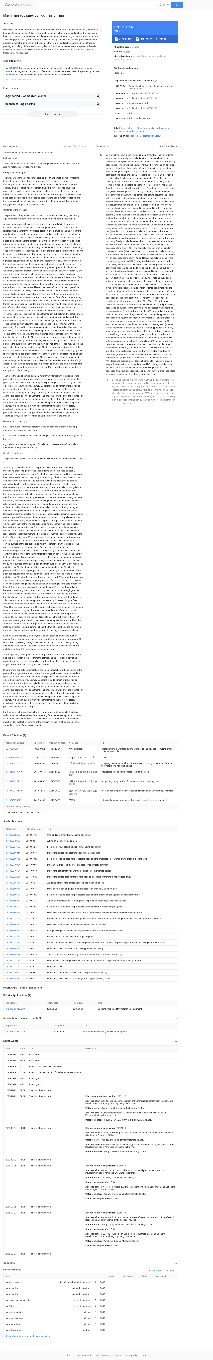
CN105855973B (12, 900)
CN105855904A (12, 853)
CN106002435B (12, 847)
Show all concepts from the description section (28, 1336)
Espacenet (133, 136)
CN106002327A (12, 942)
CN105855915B (12, 954)
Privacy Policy (132, 1355)
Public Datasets (103, 1355)
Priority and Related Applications (130, 131)
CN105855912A (12, 930)
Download (156, 1270)
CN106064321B (12, 841)
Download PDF (125, 39)
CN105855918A (12, 978)
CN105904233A (12, 936)
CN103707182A (13, 790)
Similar (162, 39)
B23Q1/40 (14, 68)
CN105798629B (12, 906)
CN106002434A (12, 960)
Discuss (159, 136)
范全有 (126, 51)
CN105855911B (12, 894)
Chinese (135, 47)
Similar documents (160, 128)
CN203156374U (13, 781)
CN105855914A (12, 924)
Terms (118, 1355)
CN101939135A (13, 763)
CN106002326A (12, 877)
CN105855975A (12, 889)
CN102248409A (13, 772)
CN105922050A (12, 972)
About (69, 1355)
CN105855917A (12, 912)
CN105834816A (12, 871)
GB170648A (11, 749)
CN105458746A (13, 800)
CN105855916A (12, 948)
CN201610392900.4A (15, 1009)
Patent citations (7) (128, 128)
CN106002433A (12, 966)
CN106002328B (12, 835)
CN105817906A (12, 865)
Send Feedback (83, 1355)
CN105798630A (12, 883)
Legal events (144, 128)
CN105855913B (12, 859)
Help (145, 1355)
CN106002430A (12, 918)
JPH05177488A (13, 757)
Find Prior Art (146, 39)
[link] (52, 71)
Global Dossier (146, 136)
